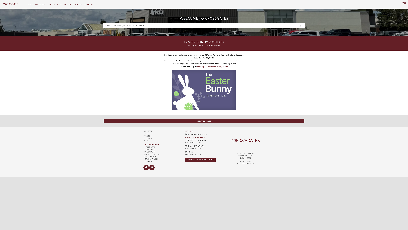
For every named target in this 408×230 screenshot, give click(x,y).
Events (146, 136)
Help (145, 140)
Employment (149, 152)
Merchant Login (151, 159)
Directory (148, 131)
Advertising (149, 149)
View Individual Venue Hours (200, 160)
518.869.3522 (245, 158)
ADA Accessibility (151, 154)
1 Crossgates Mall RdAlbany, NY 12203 (245, 154)
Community (149, 138)
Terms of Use (250, 163)
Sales (146, 133)
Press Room (149, 147)
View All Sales (204, 121)
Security (147, 161)
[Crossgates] (245, 140)
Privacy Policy (150, 156)
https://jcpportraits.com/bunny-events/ (213, 66)
